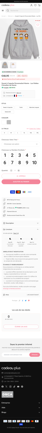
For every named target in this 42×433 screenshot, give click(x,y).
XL (24, 132)
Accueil (4, 16)
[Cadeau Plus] (8, 5)
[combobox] (22, 10)
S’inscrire (35, 355)
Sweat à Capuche (7, 107)
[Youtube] (18, 387)
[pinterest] (29, 300)
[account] (31, 5)
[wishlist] (35, 5)
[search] (8, 10)
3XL (38, 132)
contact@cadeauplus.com (12, 373)
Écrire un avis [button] (21, 327)
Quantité (5, 170)
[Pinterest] (22, 387)
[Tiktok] (14, 387)
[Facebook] (3, 387)
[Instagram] (10, 387)
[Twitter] (6, 386)
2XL (31, 132)
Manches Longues (34, 107)
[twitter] (26, 300)
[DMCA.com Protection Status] (21, 394)
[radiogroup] (21, 159)
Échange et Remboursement (12, 288)
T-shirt (21, 107)
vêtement (10, 16)
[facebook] (22, 300)
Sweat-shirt (8, 112)
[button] (21, 140)
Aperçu (22, 176)
